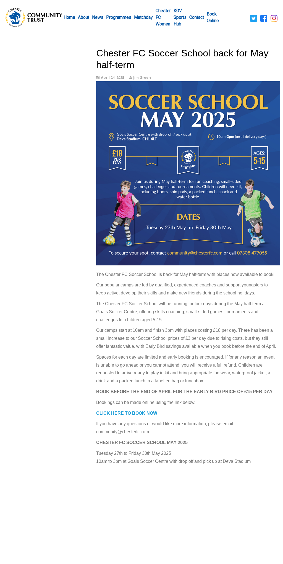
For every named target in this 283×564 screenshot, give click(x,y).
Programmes (118, 17)
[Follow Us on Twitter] (253, 18)
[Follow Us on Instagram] (274, 18)
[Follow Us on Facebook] (263, 18)
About (83, 17)
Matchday (143, 17)
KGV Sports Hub (180, 17)
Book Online (213, 17)
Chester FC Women (163, 17)
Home (69, 17)
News (97, 17)
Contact (196, 17)
